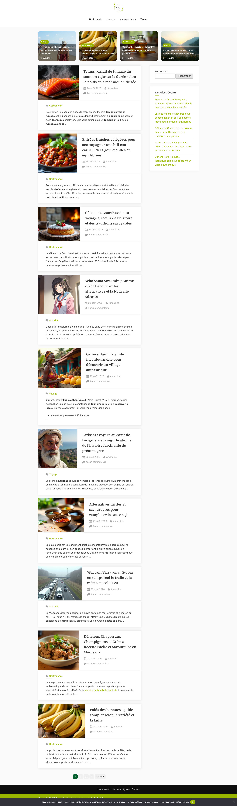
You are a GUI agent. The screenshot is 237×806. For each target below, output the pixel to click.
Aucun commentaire (97, 93)
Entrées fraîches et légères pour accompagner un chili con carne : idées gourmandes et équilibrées (173, 117)
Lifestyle (111, 19)
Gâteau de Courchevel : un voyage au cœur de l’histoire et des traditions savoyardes (108, 218)
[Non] (233, 802)
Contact (136, 789)
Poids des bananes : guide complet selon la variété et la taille (98, 52)
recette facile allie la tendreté (101, 690)
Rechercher (161, 71)
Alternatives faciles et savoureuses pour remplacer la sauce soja (109, 509)
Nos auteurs (103, 789)
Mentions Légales (121, 789)
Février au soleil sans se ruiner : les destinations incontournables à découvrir (56, 50)
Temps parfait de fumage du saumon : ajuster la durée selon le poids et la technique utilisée (109, 76)
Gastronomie (95, 19)
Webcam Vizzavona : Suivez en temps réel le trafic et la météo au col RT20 (110, 577)
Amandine (113, 88)
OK (193, 802)
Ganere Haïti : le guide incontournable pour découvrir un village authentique (173, 160)
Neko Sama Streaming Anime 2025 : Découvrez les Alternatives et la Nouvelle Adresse (173, 146)
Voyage (144, 19)
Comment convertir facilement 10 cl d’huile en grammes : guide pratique (138, 50)
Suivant (100, 776)
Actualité (53, 320)
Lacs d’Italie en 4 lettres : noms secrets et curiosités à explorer (178, 52)
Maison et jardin (128, 19)
